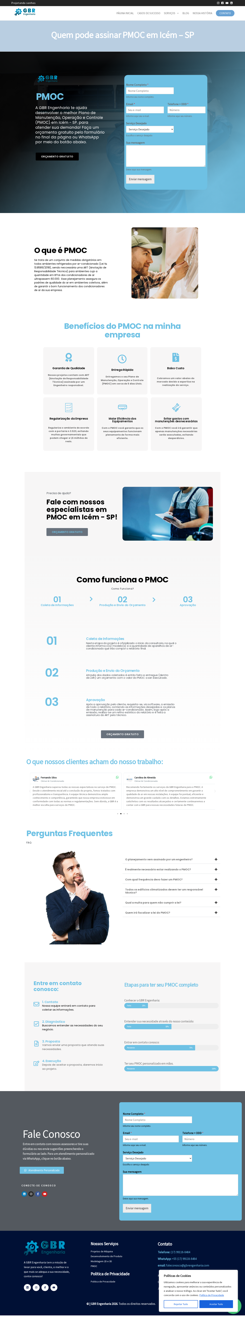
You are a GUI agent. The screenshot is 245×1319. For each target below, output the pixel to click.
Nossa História (202, 13)
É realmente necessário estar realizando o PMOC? (158, 869)
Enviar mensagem (140, 179)
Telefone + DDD (178, 104)
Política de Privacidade (211, 1295)
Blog (185, 13)
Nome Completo (137, 84)
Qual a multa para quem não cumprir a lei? (153, 902)
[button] (30, 791)
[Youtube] (44, 1194)
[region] (198, 1291)
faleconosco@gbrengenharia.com (187, 1265)
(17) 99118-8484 (180, 1252)
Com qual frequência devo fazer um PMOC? (154, 879)
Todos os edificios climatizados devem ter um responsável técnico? (164, 891)
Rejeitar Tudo (181, 1304)
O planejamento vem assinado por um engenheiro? (159, 859)
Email (130, 104)
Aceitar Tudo (216, 1304)
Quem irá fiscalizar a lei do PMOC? (147, 912)
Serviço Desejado (136, 123)
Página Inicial (125, 13)
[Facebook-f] (38, 1194)
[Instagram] (31, 1194)
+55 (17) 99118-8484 (184, 1259)
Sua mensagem (135, 142)
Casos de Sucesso (148, 13)
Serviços (169, 13)
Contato (225, 13)
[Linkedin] (24, 1194)
